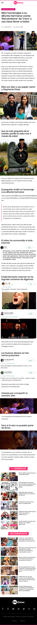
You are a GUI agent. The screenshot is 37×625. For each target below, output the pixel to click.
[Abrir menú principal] (2, 2)
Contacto (14, 620)
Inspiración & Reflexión (8, 9)
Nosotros (22, 620)
